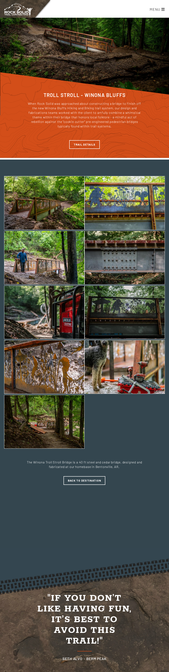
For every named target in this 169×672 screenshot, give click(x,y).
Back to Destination (84, 480)
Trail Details (84, 144)
